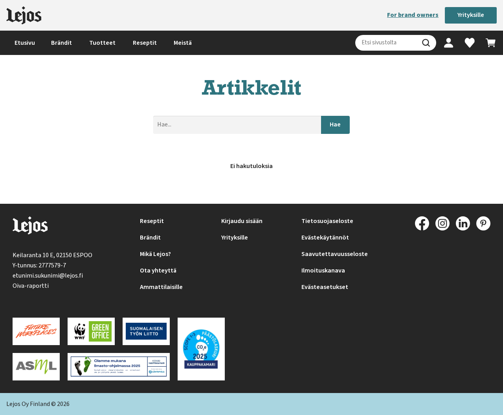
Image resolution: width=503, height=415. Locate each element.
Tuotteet (102, 42)
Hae (335, 124)
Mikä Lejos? (155, 254)
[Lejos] (23, 15)
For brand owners (413, 15)
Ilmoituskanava (323, 270)
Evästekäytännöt (325, 237)
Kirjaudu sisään (242, 221)
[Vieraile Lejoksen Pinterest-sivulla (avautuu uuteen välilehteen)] (483, 223)
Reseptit (145, 42)
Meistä (183, 42)
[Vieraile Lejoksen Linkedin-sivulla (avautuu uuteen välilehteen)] (463, 223)
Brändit (61, 42)
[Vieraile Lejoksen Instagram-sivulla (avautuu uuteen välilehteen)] (442, 223)
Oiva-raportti (31, 286)
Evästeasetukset (324, 287)
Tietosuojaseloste (327, 221)
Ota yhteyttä (158, 270)
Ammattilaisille (161, 287)
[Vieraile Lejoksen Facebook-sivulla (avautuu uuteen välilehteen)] (422, 223)
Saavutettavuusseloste (334, 254)
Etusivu (25, 42)
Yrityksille (470, 15)
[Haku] (426, 42)
